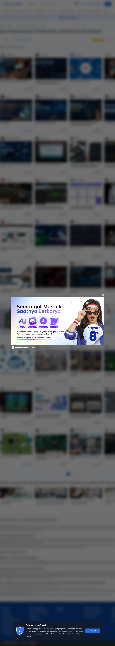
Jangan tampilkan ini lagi (25, 347)
